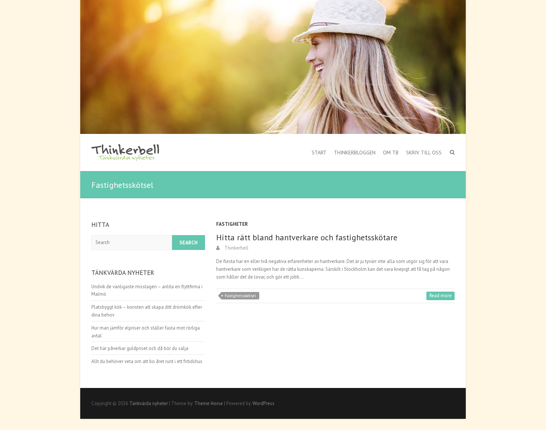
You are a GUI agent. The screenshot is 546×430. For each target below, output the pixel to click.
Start (319, 152)
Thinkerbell (235, 248)
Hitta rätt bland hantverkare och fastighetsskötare (306, 237)
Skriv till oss (424, 152)
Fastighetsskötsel (240, 295)
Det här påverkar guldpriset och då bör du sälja (139, 348)
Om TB (391, 152)
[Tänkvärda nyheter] (125, 152)
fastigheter (232, 224)
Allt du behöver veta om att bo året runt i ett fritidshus (146, 361)
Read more (440, 295)
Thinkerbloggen (355, 152)
